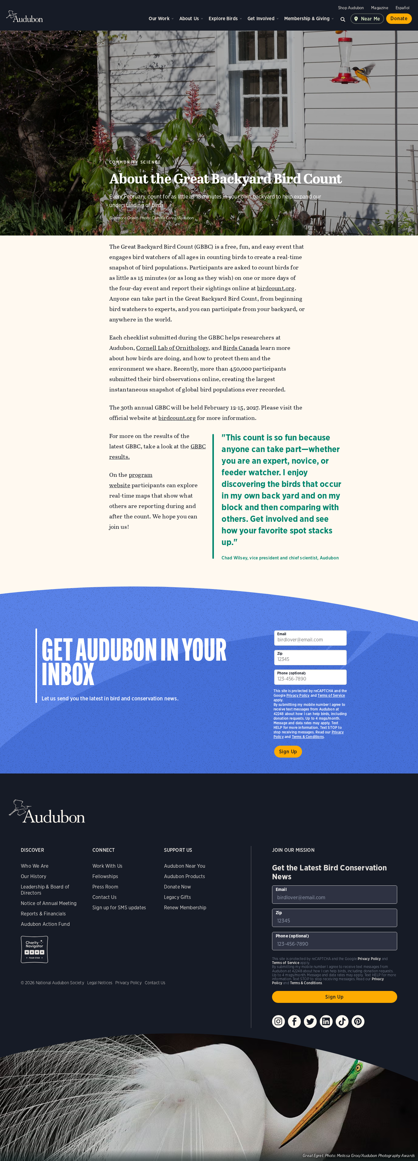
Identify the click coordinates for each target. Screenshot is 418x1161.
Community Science (135, 162)
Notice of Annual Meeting (49, 903)
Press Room (105, 887)
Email (281, 634)
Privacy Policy (298, 695)
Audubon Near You (185, 866)
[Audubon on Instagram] (278, 1021)
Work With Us (107, 866)
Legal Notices (99, 982)
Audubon (24, 16)
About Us (189, 18)
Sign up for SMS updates (119, 908)
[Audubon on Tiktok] (342, 1021)
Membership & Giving (307, 18)
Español (402, 8)
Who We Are (34, 866)
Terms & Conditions (308, 736)
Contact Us (104, 897)
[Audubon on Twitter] (310, 1021)
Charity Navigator (34, 949)
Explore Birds (223, 18)
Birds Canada (241, 347)
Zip (280, 653)
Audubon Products (184, 876)
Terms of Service (331, 695)
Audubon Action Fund (45, 924)
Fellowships (105, 876)
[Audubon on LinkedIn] (326, 1021)
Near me (370, 19)
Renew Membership (185, 908)
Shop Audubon (351, 8)
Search (343, 18)
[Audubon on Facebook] (294, 1021)
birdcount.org (275, 288)
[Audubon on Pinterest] (358, 1021)
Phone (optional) (291, 673)
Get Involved (261, 18)
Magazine (379, 8)
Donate (399, 18)
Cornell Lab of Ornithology (172, 347)
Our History (33, 876)
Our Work (159, 18)
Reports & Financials (43, 914)
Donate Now (177, 887)
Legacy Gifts (177, 897)
